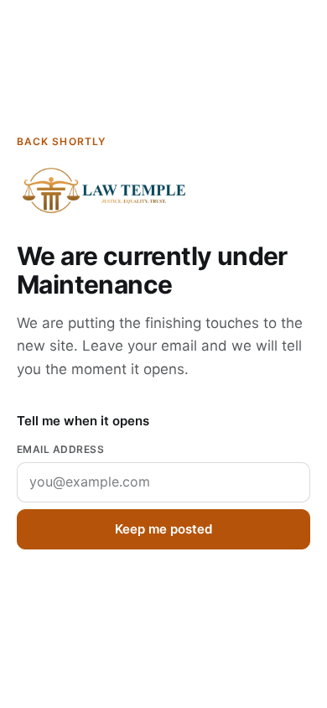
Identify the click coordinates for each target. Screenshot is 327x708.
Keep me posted (163, 529)
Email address (60, 449)
